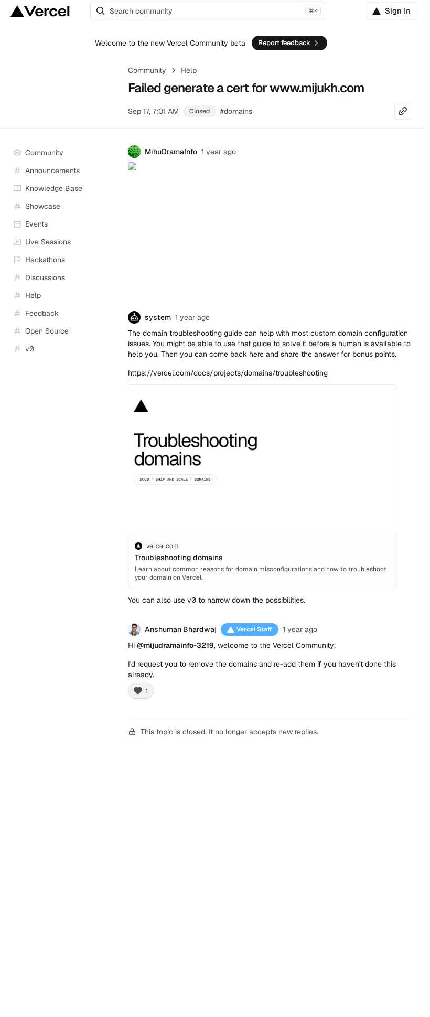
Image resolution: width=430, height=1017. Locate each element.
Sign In (398, 11)
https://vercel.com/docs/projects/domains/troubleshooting (228, 373)
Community (147, 70)
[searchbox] (207, 11)
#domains (236, 111)
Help (189, 70)
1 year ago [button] (218, 151)
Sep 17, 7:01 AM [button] (153, 111)
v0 (191, 600)
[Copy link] (402, 111)
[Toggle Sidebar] (110, 242)
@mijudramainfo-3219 (175, 645)
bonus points (373, 354)
